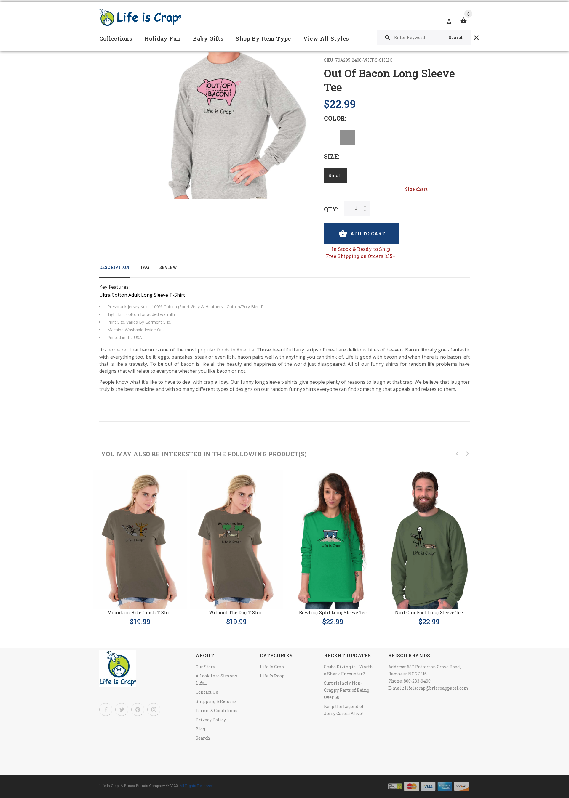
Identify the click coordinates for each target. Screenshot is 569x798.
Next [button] (467, 453)
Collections (115, 38)
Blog (200, 729)
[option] (140, 542)
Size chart (416, 189)
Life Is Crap (272, 666)
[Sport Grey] (347, 137)
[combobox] (424, 37)
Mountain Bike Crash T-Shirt (140, 612)
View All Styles (326, 38)
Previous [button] (457, 453)
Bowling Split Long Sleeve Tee (333, 612)
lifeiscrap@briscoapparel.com (437, 688)
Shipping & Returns (216, 701)
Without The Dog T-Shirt (236, 612)
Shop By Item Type (263, 38)
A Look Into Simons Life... (216, 679)
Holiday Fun (162, 38)
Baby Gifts (208, 38)
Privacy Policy (211, 719)
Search (203, 738)
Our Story (205, 666)
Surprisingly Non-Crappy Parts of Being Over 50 (346, 690)
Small (335, 175)
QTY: (331, 209)
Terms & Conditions (216, 710)
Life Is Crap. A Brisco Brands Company (132, 785)
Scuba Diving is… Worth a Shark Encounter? (348, 670)
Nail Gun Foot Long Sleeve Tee (429, 612)
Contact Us (207, 692)
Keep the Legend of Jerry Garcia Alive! (344, 710)
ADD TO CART (367, 233)
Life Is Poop (272, 676)
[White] (331, 137)
